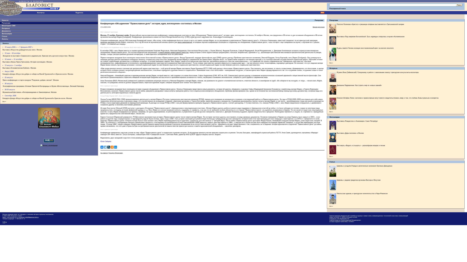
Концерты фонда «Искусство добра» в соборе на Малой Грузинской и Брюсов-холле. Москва (37, 98)
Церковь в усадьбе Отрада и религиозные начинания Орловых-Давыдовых (364, 166)
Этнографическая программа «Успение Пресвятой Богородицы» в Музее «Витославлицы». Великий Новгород (43, 86)
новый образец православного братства (174, 52)
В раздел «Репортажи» (116, 153)
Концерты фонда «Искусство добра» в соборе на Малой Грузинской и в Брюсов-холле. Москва (38, 74)
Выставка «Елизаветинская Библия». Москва (19, 68)
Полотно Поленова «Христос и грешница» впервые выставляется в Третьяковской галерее (370, 24)
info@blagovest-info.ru (32, 217)
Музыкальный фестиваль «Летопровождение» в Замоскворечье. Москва (29, 92)
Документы (6, 31)
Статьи (4, 36)
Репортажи (6, 23)
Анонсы (5, 39)
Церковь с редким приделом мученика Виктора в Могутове (359, 180)
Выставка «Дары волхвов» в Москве (350, 133)
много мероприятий (185, 42)
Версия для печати (318, 27)
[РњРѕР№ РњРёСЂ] (115, 147)
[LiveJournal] (108, 147)
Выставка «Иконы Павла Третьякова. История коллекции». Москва (27, 62)
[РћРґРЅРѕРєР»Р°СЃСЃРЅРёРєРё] (112, 147)
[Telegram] (105, 147)
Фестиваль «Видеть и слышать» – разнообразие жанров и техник (361, 145)
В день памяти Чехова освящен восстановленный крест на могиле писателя (365, 48)
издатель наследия (107, 42)
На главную (104, 153)
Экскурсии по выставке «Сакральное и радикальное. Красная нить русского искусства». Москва (38, 56)
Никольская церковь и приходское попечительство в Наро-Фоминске (362, 193)
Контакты (41, 13)
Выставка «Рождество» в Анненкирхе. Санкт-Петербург (357, 121)
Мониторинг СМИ (8, 26)
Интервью (6, 28)
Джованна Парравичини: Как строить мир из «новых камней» (359, 85)
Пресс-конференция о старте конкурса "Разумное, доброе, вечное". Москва (31, 80)
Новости (5, 20)
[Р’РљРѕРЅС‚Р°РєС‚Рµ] (101, 147)
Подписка (79, 13)
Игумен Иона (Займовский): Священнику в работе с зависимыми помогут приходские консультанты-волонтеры (378, 72)
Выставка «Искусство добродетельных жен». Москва (22, 50)
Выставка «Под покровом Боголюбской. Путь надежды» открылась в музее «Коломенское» (371, 36)
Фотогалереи (7, 34)
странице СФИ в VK (154, 138)
